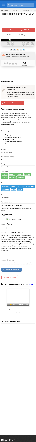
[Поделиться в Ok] (18, 50)
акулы (19, 189)
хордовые (6, 189)
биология (5, 186)
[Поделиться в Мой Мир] (21, 50)
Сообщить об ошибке (9, 277)
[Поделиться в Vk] (14, 50)
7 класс (20, 174)
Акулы (9, 309)
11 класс (21, 178)
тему (31, 284)
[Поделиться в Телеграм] (24, 50)
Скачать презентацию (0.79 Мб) (19, 30)
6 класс (12, 174)
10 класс (12, 178)
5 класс (4, 174)
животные (15, 186)
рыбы (13, 189)
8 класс (27, 174)
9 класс (4, 178)
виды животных (27, 186)
